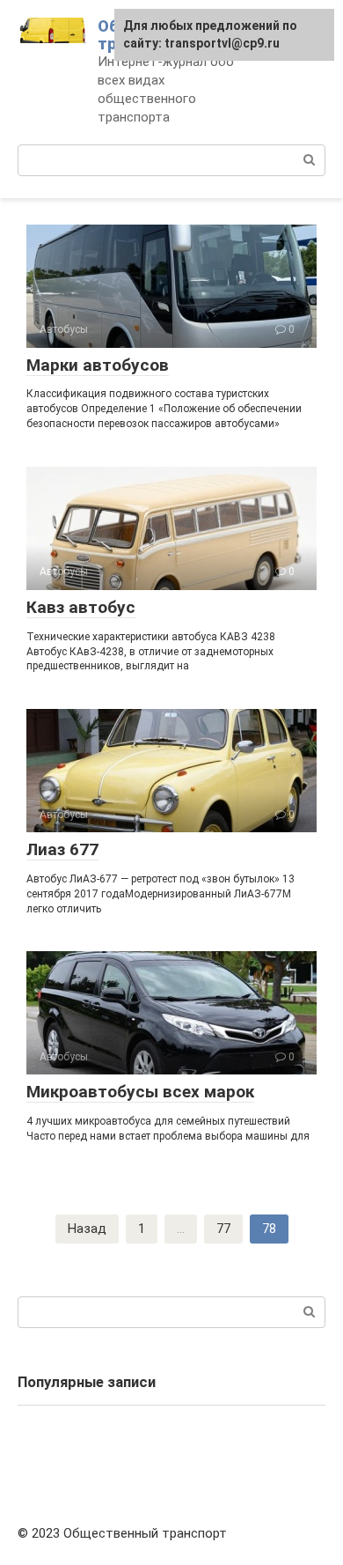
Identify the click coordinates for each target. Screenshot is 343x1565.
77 (223, 1228)
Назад (87, 1228)
